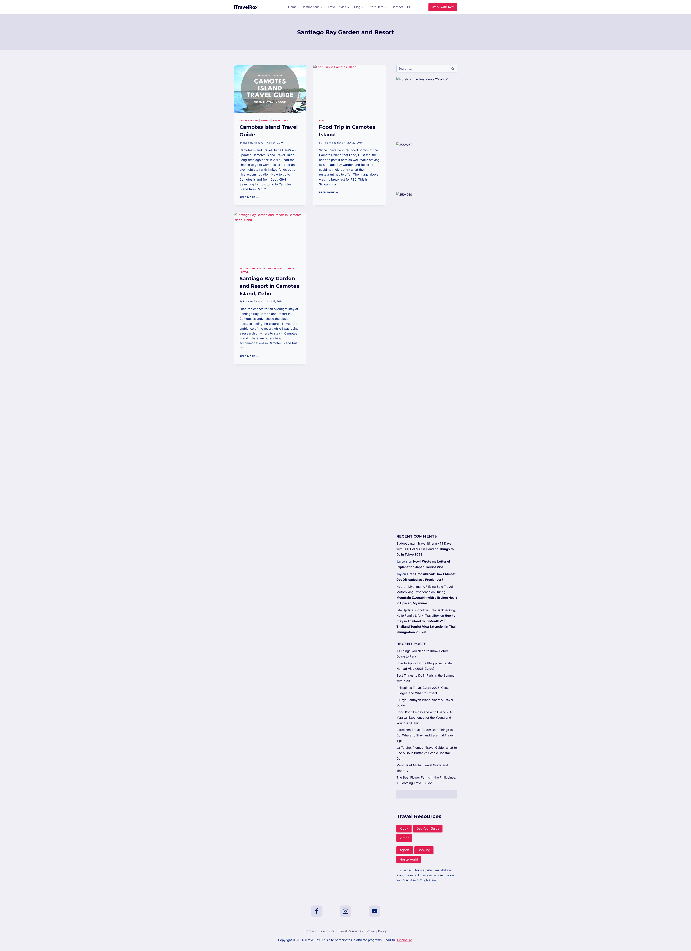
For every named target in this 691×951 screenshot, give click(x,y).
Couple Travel (249, 120)
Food (322, 120)
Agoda (405, 850)
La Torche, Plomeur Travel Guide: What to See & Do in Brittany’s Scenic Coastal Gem (426, 753)
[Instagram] (345, 911)
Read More (249, 197)
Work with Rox (443, 7)
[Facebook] (316, 911)
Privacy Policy (377, 931)
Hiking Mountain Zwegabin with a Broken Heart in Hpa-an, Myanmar (426, 597)
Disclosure (327, 931)
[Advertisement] (426, 385)
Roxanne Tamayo (253, 142)
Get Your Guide (427, 828)
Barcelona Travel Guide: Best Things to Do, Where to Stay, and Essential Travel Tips (424, 735)
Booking (424, 850)
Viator (404, 838)
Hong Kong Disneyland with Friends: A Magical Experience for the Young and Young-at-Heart (424, 717)
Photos (266, 120)
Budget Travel (273, 268)
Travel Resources (350, 931)
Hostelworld (409, 859)
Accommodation (250, 268)
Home (292, 7)
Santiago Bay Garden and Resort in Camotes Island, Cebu (269, 286)
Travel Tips (280, 120)
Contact (397, 7)
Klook (404, 828)
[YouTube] (374, 911)
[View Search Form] (408, 7)
